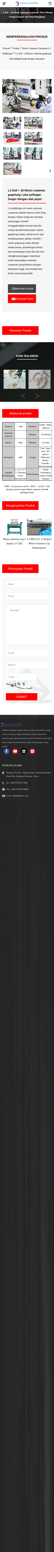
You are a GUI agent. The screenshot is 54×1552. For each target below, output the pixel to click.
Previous (20, 393)
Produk (16, 48)
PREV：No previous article (16, 486)
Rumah (6, 48)
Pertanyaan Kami (23, 298)
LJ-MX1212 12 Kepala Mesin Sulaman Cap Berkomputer (39, 543)
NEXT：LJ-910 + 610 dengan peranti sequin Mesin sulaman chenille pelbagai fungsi (28, 489)
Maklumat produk (23, 288)
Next (35, 393)
